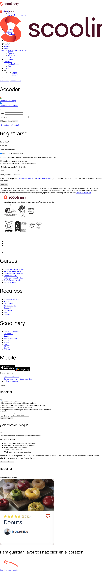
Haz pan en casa (10, 282)
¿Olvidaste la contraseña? (9, 125)
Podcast (7, 314)
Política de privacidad (11, 377)
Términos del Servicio (25, 178)
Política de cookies (11, 381)
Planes (6, 301)
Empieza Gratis (21, 50)
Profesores (8, 334)
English (14, 73)
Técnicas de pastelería (12, 271)
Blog (5, 312)
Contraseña (5, 117)
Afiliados (7, 349)
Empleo (6, 345)
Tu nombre (4, 142)
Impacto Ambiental (11, 338)
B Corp (6, 347)
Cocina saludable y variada (13, 273)
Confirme (10, 462)
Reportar (10, 418)
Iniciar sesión (4, 81)
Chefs (6, 68)
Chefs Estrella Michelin (12, 280)
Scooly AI (7, 308)
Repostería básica (10, 276)
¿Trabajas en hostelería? (9, 167)
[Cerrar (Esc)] (1, 399)
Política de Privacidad (43, 178)
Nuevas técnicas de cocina (14, 269)
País (2, 171)
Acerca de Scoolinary (11, 331)
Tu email (3, 146)
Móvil (6, 174)
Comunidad (8, 62)
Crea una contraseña (8, 150)
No (25, 167)
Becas (6, 336)
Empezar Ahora (20, 15)
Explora (6, 49)
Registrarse (4, 184)
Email (2, 113)
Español (7, 46)
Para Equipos (9, 59)
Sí (21, 167)
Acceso (15, 121)
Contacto (7, 340)
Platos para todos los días (13, 278)
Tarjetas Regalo (10, 306)
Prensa (6, 342)
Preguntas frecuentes (12, 299)
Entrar (2, 50)
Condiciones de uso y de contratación (18, 379)
